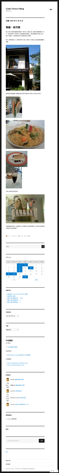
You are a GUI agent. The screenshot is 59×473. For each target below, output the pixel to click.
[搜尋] (43, 246)
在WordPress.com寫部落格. (21, 468)
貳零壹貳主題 (31, 468)
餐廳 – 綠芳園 (13, 27)
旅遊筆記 (8, 464)
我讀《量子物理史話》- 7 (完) (15, 298)
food (22, 236)
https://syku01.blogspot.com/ (15, 365)
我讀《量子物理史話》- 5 (14, 302)
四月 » (36, 280)
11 (30, 268)
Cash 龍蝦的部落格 (12, 347)
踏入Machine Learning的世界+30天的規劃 (18, 355)
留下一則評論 (27, 236)
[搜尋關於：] (24, 246)
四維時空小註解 (11, 296)
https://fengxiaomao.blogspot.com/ (17, 363)
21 (8, 274)
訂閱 (42, 440)
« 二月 (13, 280)
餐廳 (19, 236)
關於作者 (8, 460)
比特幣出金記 (18, 391)
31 (25, 277)
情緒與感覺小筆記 (19, 379)
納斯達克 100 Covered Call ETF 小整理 (17, 294)
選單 (51, 9)
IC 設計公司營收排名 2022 (22, 404)
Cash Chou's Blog (15, 9)
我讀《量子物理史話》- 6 (14, 300)
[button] (23, 68)
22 (14, 274)
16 (19, 271)
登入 (7, 452)
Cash (9, 236)
